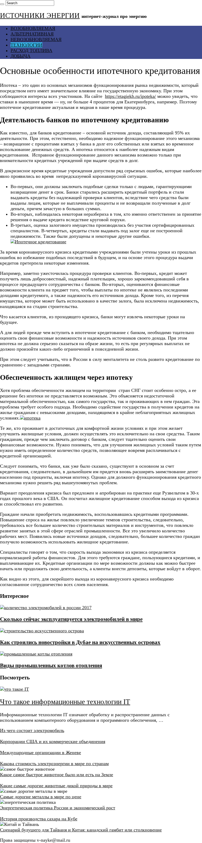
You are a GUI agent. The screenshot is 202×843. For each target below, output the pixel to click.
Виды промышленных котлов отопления (51, 665)
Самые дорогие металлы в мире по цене (40, 796)
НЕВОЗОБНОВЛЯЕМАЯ (36, 39)
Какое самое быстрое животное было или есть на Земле (56, 774)
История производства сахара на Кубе (38, 818)
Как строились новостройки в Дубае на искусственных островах (80, 642)
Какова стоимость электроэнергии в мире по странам (54, 763)
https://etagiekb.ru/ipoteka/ (130, 96)
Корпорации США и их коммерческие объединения (52, 741)
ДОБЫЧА (21, 56)
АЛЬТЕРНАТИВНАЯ (32, 34)
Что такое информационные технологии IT (65, 702)
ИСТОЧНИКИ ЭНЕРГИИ (40, 15)
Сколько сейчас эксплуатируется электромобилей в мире (71, 619)
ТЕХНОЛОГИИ (26, 45)
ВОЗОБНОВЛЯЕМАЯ (33, 28)
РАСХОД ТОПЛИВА (31, 50)
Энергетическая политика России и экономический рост (57, 807)
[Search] (2, 4)
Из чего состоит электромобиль (32, 730)
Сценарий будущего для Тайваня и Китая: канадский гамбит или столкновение (81, 829)
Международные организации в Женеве (40, 752)
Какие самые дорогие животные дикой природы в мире (56, 785)
